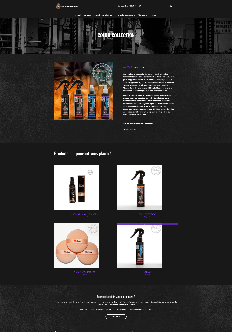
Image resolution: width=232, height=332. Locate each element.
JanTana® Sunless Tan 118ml (84, 214)
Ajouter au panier (73, 188)
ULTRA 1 (147, 272)
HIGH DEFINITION (147, 214)
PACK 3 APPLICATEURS (84, 272)
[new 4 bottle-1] (83, 91)
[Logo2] (67, 2)
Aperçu (84, 188)
